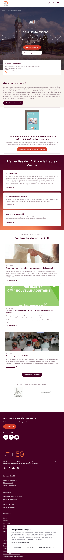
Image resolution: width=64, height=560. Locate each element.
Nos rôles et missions (12, 103)
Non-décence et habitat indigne (16, 197)
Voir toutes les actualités (32, 375)
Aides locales (7, 502)
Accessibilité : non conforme (11, 554)
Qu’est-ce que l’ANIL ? (10, 480)
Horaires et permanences (32, 53)
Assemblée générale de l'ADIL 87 (17, 356)
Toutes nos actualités (9, 486)
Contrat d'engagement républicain (13, 556)
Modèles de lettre (8, 504)
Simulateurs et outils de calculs (12, 496)
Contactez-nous (33, 47)
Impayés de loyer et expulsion (15, 214)
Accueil (3, 10)
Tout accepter (17, 547)
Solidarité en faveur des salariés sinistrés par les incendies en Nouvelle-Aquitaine (30, 312)
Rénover (5, 526)
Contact (5, 548)
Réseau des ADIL (8, 483)
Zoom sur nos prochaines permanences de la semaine (30, 268)
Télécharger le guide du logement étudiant (32, 149)
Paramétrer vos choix (45, 547)
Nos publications (11, 174)
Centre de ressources (10, 499)
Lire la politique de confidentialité (20, 542)
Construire (6, 523)
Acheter (5, 521)
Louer (5, 518)
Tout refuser (30, 547)
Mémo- (9, 507)
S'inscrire (8, 426)
